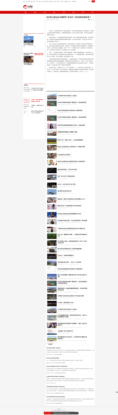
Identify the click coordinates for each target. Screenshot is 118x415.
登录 (93, 1)
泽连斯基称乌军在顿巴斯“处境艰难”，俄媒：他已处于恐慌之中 (72, 324)
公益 (53, 1)
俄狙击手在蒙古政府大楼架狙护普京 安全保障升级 (71, 161)
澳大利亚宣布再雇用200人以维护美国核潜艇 (70, 249)
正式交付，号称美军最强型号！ (66, 255)
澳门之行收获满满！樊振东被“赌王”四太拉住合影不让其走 (72, 275)
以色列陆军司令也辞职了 (64, 155)
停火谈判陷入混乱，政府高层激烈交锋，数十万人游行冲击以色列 (72, 242)
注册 (89, 1)
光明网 (56, 19)
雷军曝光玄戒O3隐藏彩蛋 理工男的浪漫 (28, 54)
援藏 (45, 1)
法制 (58, 1)
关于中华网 (47, 411)
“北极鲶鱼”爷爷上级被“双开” (66, 331)
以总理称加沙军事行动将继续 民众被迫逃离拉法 (55, 376)
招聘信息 (57, 411)
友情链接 (68, 411)
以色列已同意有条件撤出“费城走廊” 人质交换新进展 (72, 102)
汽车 (37, 1)
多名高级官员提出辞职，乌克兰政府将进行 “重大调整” (72, 220)
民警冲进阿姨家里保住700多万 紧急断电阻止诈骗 (28, 64)
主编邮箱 (59, 408)
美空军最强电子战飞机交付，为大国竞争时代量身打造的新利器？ (72, 337)
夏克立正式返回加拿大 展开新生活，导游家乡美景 (71, 146)
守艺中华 (61, 1)
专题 (64, 12)
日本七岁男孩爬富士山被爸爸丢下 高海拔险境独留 (28, 44)
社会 (45, 12)
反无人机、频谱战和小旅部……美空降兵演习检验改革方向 (72, 235)
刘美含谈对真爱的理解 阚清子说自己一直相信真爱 (71, 125)
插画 (48, 1)
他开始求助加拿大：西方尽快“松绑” (67, 169)
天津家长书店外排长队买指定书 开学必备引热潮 (71, 296)
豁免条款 (64, 411)
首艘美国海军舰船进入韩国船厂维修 (67, 132)
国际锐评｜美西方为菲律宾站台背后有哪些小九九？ (72, 199)
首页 (24, 1)
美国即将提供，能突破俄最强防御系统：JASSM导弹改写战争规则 (72, 289)
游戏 (40, 1)
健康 (50, 1)
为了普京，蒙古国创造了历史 (66, 302)
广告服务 (50, 411)
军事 (29, 1)
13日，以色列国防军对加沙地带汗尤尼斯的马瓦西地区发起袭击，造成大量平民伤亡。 (65, 360)
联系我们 (54, 411)
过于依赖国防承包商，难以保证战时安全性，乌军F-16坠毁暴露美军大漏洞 (72, 316)
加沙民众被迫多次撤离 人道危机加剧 (53, 347)
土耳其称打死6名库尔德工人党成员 (67, 95)
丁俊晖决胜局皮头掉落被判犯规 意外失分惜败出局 (71, 228)
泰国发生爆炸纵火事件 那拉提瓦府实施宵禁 (62, 413)
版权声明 (61, 411)
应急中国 (66, 1)
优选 (55, 1)
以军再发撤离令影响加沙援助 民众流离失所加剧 (55, 386)
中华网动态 (72, 411)
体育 (54, 12)
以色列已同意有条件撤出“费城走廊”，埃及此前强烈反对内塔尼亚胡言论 (72, 282)
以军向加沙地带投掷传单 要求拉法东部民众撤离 (55, 396)
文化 (42, 1)
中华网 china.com (28, 7)
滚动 (92, 12)
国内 (25, 12)
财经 (32, 1)
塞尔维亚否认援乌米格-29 (65, 191)
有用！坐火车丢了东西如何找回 (66, 176)
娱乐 (34, 1)
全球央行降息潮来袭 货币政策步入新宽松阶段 (70, 110)
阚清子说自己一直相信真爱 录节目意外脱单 (69, 206)
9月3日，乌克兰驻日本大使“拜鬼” (67, 184)
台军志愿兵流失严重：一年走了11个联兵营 (69, 262)
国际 (35, 12)
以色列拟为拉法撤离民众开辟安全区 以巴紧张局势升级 (56, 366)
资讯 (26, 1)
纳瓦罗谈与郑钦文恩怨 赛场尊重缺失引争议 (69, 214)
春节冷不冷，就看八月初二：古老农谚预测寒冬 (70, 140)
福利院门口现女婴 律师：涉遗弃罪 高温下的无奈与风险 (39, 54)
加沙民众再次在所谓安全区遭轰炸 (52, 358)
